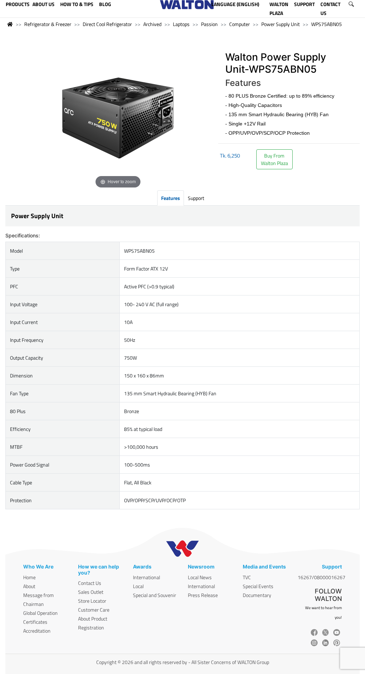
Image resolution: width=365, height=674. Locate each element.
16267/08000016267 (321, 577)
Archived (152, 24)
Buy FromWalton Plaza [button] (274, 159)
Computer (239, 24)
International (146, 577)
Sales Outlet (90, 592)
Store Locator (92, 600)
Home (29, 577)
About (29, 586)
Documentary (257, 595)
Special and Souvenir (154, 595)
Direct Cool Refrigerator (107, 24)
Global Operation (40, 613)
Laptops (181, 24)
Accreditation (37, 630)
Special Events (258, 586)
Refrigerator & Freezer (47, 24)
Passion (209, 24)
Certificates (35, 622)
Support (196, 198)
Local (138, 586)
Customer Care (93, 609)
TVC (247, 577)
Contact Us (89, 583)
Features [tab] (170, 198)
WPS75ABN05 (326, 24)
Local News (200, 577)
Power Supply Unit (280, 24)
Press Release (203, 595)
